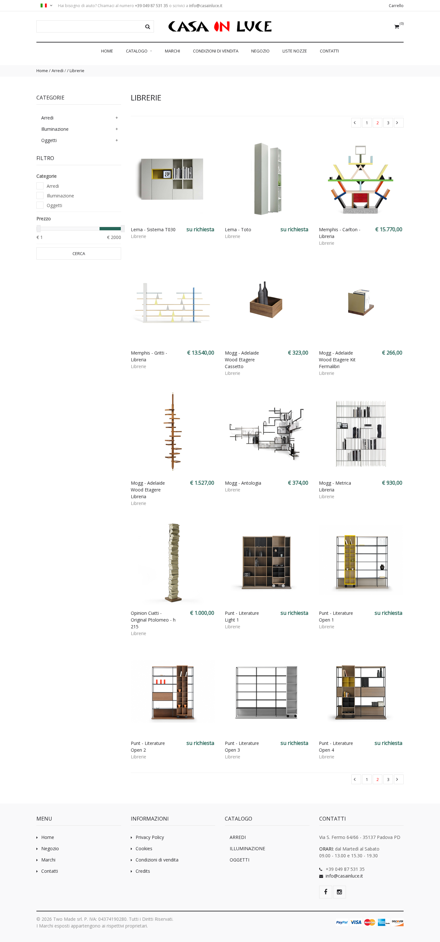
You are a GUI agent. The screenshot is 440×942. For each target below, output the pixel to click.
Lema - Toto (238, 229)
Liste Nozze (294, 51)
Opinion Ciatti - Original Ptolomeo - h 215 (153, 620)
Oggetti (49, 140)
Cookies (144, 848)
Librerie (77, 70)
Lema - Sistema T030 (153, 229)
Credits (143, 871)
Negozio (260, 51)
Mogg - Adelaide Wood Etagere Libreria (148, 490)
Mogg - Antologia (243, 483)
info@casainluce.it (344, 876)
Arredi (57, 70)
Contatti (329, 51)
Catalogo (137, 51)
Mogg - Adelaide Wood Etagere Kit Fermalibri (337, 359)
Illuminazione (55, 129)
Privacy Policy (150, 837)
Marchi (172, 51)
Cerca (78, 253)
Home (107, 51)
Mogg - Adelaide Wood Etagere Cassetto (242, 359)
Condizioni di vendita (215, 51)
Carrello (396, 5)
